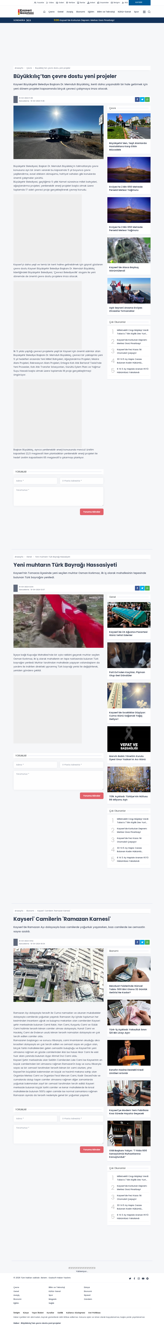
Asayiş (69, 11)
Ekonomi (80, 11)
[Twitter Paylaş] (142, 99)
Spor (136, 11)
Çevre (51, 11)
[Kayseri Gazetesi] (26, 11)
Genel (60, 11)
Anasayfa (19, 68)
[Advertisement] (82, 47)
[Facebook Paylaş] (137, 99)
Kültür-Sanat (124, 11)
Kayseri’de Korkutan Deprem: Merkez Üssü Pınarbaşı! (68, 20)
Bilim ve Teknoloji (106, 11)
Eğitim (91, 11)
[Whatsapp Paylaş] (147, 99)
